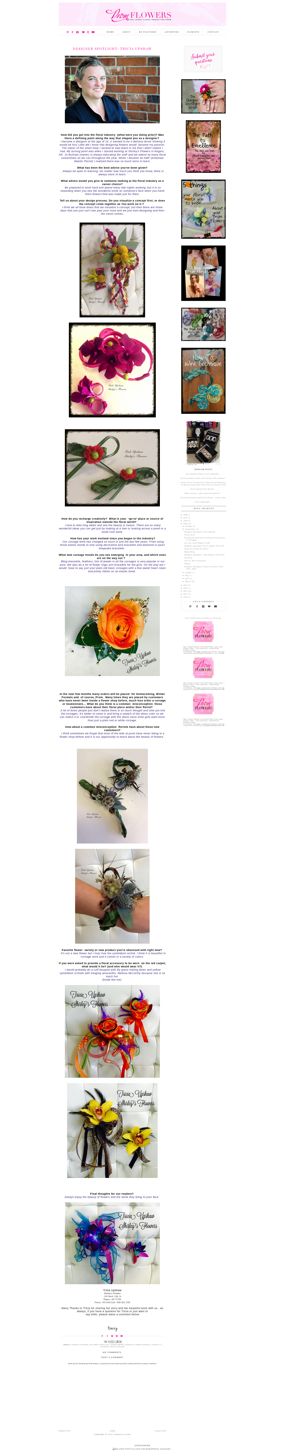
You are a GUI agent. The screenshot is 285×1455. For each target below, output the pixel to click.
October (189, 526)
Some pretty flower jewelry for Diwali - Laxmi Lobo (202, 498)
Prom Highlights (202, 502)
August (188, 573)
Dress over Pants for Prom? (196, 549)
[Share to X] (114, 1341)
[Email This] (109, 1341)
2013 (185, 588)
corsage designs (79, 1345)
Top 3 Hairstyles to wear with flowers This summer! (202, 478)
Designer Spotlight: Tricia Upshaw (200, 532)
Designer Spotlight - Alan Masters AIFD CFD (204, 555)
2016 (185, 521)
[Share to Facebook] (117, 1341)
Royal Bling (189, 552)
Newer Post (65, 1431)
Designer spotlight (100, 1345)
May (187, 576)
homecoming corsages (122, 1345)
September (190, 529)
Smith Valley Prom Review (202, 489)
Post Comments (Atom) (119, 1434)
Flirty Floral (189, 535)
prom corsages (143, 1345)
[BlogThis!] (112, 1341)
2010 (185, 597)
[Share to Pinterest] (120, 1341)
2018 (185, 515)
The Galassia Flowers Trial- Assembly (202, 474)
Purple (187, 564)
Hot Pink (188, 558)
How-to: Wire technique (195, 561)
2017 (185, 518)
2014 (185, 585)
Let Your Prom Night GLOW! (197, 543)
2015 (185, 524)
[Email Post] (105, 1341)
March (188, 581)
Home (112, 1431)
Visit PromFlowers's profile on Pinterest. (203, 618)
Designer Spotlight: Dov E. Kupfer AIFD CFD (204, 546)
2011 (185, 594)
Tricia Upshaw (117, 1347)
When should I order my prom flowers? (202, 493)
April (187, 578)
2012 (185, 591)
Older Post (160, 1431)
